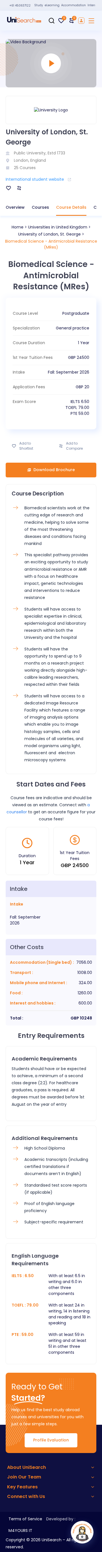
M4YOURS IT (20, 1530)
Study (38, 5)
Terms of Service (25, 1519)
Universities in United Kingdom (57, 227)
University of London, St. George (49, 234)
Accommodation (73, 5)
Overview (15, 207)
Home (18, 227)
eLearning (52, 5)
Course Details (71, 207)
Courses (40, 207)
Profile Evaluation (51, 1440)
